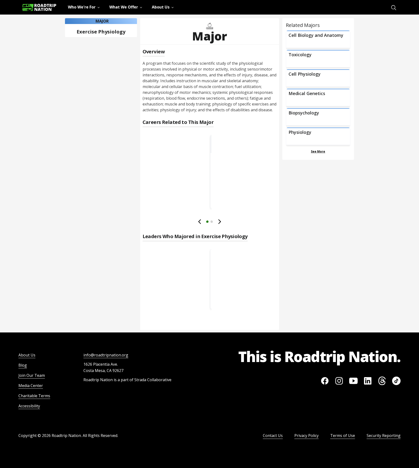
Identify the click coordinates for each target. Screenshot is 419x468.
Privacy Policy (306, 435)
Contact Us (273, 435)
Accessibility (29, 406)
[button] (209, 222)
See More (318, 151)
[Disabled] (200, 221)
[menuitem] (394, 8)
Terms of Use (342, 435)
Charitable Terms (34, 395)
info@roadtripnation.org (105, 355)
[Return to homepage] (39, 7)
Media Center (30, 385)
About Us (26, 355)
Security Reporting (384, 435)
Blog (22, 365)
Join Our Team (31, 375)
